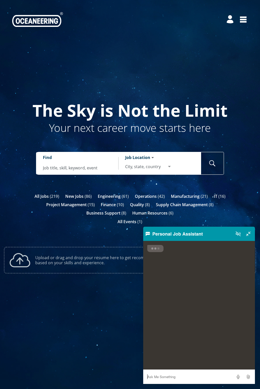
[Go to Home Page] (37, 19)
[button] (248, 376)
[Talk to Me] (238, 376)
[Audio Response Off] (238, 233)
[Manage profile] (231, 19)
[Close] (248, 233)
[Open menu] (243, 19)
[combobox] (77, 167)
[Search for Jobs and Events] (212, 163)
